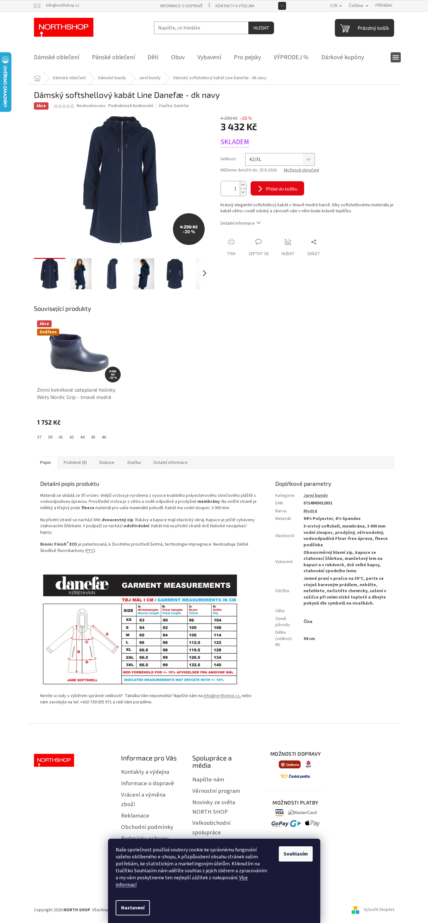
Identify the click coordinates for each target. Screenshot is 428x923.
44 (82, 437)
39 (50, 437)
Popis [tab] (45, 462)
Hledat (261, 27)
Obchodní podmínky (147, 827)
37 (39, 437)
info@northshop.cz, (222, 696)
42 (71, 437)
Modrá (310, 511)
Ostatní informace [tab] (170, 462)
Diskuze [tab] (106, 462)
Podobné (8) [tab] (75, 462)
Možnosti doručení (301, 170)
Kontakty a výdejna (234, 6)
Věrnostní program (216, 791)
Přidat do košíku (281, 188)
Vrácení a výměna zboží (143, 799)
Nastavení (132, 907)
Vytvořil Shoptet (379, 910)
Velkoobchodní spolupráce (211, 827)
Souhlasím (296, 853)
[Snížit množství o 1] (243, 192)
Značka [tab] (134, 462)
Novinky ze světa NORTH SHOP (213, 807)
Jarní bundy (315, 495)
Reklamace (135, 815)
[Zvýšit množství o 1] (243, 185)
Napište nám (208, 779)
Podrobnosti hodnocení (130, 106)
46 (104, 437)
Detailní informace (237, 223)
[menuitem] (57, 57)
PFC (90, 551)
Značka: (173, 106)
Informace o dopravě (181, 6)
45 (93, 437)
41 (61, 437)
